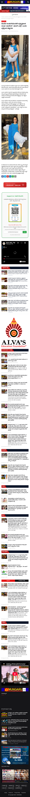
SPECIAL (23, 786)
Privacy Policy (17, 792)
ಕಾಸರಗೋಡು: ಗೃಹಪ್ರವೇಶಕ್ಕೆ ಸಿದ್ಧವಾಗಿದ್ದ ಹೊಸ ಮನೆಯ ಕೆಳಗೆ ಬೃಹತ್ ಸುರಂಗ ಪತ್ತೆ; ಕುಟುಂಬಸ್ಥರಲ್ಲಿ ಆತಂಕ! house (17, 377)
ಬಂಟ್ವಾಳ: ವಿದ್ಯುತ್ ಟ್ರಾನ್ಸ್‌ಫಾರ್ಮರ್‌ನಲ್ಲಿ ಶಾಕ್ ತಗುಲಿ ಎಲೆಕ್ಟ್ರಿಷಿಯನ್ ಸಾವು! (17, 545)
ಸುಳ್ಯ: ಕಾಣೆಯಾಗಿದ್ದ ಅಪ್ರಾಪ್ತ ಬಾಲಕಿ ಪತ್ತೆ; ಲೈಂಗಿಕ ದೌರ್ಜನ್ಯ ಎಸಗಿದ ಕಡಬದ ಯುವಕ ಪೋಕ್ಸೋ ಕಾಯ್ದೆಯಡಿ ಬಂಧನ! (18, 721)
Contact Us (10, 792)
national (6, 16)
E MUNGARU (19, 795)
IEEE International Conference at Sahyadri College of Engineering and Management (17, 741)
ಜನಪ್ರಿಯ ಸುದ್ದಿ (22, 580)
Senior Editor (5, 31)
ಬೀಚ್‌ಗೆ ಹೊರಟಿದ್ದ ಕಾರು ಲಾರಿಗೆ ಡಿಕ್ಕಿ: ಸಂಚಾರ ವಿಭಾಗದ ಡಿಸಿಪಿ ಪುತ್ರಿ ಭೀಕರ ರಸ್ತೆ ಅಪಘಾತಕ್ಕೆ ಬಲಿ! (17, 735)
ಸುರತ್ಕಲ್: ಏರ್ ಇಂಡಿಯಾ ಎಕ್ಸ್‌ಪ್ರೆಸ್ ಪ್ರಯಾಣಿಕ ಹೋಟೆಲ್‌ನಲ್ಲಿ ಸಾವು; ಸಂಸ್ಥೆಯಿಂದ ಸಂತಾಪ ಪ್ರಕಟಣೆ (17, 714)
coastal (4, 786)
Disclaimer (23, 792)
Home (2, 16)
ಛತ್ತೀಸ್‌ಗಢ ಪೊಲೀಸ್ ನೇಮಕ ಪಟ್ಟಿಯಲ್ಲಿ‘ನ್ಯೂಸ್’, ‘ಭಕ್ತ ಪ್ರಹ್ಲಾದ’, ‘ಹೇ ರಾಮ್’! (18, 566)
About (5, 792)
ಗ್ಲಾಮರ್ (8, 580)
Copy (25, 232)
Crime (4, 788)
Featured (10, 788)
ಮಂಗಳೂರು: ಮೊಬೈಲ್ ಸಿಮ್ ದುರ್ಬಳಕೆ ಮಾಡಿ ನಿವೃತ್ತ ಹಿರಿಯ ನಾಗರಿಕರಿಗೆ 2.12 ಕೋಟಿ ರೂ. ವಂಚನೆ (17, 384)
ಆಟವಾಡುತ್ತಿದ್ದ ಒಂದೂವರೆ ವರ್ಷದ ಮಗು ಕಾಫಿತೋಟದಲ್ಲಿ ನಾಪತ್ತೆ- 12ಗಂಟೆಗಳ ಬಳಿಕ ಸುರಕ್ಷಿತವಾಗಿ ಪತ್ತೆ (16, 500)
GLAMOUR (18, 788)
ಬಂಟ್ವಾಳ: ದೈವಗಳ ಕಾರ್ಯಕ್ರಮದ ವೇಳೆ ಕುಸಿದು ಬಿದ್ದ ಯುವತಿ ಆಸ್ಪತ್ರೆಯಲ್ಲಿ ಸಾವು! (17, 354)
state (17, 786)
